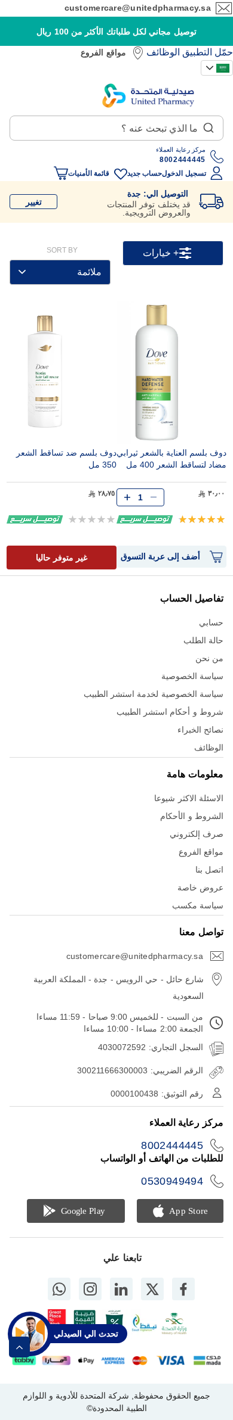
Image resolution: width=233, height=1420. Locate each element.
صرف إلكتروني (196, 834)
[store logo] (148, 96)
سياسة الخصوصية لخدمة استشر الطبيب (153, 694)
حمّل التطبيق (207, 52)
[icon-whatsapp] (59, 1289)
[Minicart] (61, 173)
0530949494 (172, 1181)
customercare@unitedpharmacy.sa (138, 8)
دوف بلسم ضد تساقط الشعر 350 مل (66, 458)
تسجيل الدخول (184, 173)
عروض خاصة (200, 887)
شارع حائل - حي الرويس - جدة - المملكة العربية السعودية (118, 987)
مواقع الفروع (103, 52)
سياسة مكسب (197, 905)
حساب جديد (144, 173)
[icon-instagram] (90, 1289)
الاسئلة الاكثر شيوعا (188, 798)
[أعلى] (19, 1347)
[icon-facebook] (183, 1289)
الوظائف (163, 52)
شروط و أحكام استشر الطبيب (169, 712)
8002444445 (172, 1145)
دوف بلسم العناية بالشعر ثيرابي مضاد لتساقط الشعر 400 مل (171, 458)
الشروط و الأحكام (191, 816)
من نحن (209, 658)
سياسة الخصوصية (192, 676)
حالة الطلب (203, 640)
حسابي (211, 622)
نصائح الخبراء (200, 729)
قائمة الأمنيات (88, 173)
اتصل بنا (209, 869)
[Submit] (208, 125)
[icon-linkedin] (121, 1289)
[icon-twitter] (152, 1289)
